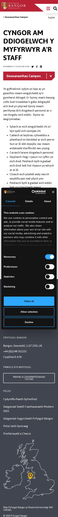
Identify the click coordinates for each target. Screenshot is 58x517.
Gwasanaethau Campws (16, 17)
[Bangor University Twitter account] (32, 67)
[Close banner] (53, 192)
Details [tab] (29, 201)
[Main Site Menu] (48, 8)
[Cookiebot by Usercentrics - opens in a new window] (34, 192)
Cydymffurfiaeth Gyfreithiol (20, 399)
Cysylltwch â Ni (12, 357)
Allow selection (29, 311)
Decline (29, 322)
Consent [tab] (10, 201)
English (51, 18)
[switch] (49, 266)
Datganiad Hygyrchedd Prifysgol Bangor (28, 418)
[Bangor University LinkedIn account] (41, 67)
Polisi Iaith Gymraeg (15, 426)
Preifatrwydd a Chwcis (17, 433)
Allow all (29, 301)
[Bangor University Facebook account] (37, 67)
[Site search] (55, 8)
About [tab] (47, 201)
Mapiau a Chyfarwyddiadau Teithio (29, 378)
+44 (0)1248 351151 (15, 351)
